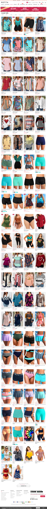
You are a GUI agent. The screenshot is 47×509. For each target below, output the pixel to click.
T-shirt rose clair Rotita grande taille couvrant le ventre (18, 91)
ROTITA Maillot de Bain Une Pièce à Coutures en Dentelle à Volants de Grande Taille (5, 461)
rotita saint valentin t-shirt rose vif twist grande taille (29, 307)
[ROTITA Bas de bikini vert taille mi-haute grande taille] (18, 338)
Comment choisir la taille (3, 494)
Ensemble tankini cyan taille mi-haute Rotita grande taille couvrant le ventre (6, 32)
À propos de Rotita (18, 491)
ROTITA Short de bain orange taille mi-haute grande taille (6, 442)
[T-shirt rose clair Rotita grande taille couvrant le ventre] (18, 83)
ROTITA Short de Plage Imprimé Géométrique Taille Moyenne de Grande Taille (6, 170)
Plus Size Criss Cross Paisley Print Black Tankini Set (28, 209)
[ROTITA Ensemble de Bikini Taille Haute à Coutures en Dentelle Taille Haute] (6, 471)
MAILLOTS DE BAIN (22, 4)
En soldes (44, 14)
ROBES (26, 4)
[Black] (24, 34)
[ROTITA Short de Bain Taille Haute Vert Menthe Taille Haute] (18, 181)
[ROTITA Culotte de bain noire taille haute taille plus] (29, 221)
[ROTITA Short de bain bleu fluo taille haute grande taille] (6, 181)
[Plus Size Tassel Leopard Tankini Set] (18, 221)
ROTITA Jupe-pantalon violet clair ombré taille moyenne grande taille (6, 346)
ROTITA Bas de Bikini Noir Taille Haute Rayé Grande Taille (6, 365)
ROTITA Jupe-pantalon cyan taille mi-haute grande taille (40, 404)
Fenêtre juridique (25, 493)
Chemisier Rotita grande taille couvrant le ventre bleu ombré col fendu (6, 52)
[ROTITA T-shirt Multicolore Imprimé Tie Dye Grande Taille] (29, 433)
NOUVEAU (2, 4)
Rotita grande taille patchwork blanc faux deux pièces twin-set (40, 72)
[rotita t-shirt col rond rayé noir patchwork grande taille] (40, 122)
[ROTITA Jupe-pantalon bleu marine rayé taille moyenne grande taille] (29, 414)
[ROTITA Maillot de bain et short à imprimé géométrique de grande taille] (18, 471)
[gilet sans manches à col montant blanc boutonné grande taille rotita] (6, 279)
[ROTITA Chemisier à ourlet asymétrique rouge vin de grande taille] (40, 221)
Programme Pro (17, 493)
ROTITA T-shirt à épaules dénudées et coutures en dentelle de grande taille (6, 268)
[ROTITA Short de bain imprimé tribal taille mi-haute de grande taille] (29, 338)
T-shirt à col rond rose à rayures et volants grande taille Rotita (6, 72)
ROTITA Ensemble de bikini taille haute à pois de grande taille (29, 248)
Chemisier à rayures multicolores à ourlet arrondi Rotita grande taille (29, 91)
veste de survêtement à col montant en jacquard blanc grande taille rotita (40, 111)
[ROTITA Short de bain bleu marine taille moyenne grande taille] (6, 414)
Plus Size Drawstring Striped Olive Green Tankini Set (6, 229)
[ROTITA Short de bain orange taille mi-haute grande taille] (6, 433)
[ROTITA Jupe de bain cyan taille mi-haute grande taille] (18, 414)
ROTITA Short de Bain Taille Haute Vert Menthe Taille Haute (18, 190)
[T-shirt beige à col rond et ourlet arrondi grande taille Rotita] (40, 44)
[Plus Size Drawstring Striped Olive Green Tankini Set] (6, 221)
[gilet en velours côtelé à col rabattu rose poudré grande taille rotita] (18, 279)
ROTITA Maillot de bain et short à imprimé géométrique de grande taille (18, 480)
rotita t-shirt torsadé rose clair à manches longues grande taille (6, 327)
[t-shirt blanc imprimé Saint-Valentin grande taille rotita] (6, 122)
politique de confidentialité (26, 492)
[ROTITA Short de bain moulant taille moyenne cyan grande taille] (18, 433)
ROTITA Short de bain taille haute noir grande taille (17, 209)
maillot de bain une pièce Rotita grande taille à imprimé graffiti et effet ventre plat (18, 111)
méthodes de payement (12, 491)
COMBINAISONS (35, 4)
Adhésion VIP (11, 495)
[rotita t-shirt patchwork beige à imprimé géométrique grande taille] (18, 122)
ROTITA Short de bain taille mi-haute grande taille (6, 404)
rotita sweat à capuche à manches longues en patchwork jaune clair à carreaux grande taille (5, 150)
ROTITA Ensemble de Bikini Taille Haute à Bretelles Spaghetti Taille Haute (40, 442)
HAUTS (18, 4)
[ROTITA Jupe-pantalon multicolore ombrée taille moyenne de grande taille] (40, 338)
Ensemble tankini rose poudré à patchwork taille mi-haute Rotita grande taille (17, 52)
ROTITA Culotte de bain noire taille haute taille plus (28, 229)
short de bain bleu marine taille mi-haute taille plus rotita (40, 150)
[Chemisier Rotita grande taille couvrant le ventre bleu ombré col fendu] (6, 44)
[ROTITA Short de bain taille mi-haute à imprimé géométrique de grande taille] (40, 376)
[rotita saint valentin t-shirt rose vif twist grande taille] (29, 299)
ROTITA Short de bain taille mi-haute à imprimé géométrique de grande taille (39, 384)
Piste (40, 2)
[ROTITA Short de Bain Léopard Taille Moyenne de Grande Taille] (18, 376)
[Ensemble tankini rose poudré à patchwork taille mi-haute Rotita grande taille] (18, 44)
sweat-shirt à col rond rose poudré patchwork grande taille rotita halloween (29, 288)
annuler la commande (12, 496)
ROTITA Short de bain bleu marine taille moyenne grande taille (6, 423)
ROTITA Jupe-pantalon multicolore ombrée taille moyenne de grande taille (39, 346)
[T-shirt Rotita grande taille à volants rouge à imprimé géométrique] (6, 83)
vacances (11, 4)
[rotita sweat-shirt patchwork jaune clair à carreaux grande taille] (29, 142)
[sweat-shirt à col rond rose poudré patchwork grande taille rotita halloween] (29, 279)
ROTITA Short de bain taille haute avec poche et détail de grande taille (6, 248)
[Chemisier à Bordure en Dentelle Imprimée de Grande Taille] (18, 453)
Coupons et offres (3, 496)
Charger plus (23, 485)
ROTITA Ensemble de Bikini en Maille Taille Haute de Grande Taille (40, 327)
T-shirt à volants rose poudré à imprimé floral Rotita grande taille (40, 91)
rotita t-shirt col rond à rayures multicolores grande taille (29, 131)
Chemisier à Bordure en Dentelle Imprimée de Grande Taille (18, 461)
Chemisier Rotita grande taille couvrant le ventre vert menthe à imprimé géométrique (18, 268)
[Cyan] (25, 34)
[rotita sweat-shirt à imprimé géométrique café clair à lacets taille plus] (40, 299)
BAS (38, 4)
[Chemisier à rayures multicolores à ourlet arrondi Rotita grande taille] (29, 83)
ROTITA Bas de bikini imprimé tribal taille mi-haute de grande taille (29, 384)
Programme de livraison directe (19, 494)
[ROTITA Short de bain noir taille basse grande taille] (29, 181)
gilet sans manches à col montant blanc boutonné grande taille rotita (6, 288)
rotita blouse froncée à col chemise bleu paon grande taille (18, 307)
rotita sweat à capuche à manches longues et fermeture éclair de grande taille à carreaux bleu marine (6, 307)
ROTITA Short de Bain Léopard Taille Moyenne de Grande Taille (17, 384)
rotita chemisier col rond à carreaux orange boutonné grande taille (18, 150)
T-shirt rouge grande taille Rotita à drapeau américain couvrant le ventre (29, 72)
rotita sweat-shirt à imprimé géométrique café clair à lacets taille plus (40, 307)
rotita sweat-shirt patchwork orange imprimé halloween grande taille (29, 327)
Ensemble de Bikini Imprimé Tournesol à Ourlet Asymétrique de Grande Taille (28, 461)
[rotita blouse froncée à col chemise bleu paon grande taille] (18, 299)
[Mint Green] (13, 192)
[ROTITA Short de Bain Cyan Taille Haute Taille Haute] (40, 414)
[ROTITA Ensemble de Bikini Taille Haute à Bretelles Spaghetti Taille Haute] (40, 433)
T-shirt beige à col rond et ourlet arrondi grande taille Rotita (40, 52)
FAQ (1, 491)
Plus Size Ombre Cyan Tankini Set (16, 32)
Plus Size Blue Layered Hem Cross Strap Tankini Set (40, 209)
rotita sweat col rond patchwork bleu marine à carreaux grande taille (18, 327)
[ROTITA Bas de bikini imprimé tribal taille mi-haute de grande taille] (29, 376)
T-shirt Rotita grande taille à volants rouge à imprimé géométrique (6, 91)
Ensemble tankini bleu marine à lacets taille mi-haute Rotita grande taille (40, 32)
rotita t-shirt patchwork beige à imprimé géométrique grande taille (18, 131)
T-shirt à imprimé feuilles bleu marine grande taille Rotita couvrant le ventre (28, 268)
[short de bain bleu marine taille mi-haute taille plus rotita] (40, 142)
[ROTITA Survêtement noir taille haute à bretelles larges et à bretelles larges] (18, 240)
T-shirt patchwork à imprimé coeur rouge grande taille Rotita (40, 268)
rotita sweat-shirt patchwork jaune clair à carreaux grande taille (28, 150)
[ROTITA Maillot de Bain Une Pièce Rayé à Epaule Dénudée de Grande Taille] (40, 453)
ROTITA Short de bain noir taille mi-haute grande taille (40, 189)
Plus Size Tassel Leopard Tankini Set (16, 229)
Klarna (11, 492)
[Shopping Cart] (45, 2)
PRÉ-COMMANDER (7, 4)
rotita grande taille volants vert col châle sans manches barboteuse (18, 170)
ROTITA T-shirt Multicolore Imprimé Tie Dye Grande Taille (29, 442)
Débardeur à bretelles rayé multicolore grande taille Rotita (6, 111)
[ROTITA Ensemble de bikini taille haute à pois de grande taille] (29, 240)
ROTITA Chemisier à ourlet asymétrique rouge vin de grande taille (40, 229)
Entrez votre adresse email (34, 496)
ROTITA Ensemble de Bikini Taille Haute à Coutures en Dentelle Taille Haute (6, 480)
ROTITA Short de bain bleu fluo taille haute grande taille (6, 189)
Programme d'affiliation (18, 492)
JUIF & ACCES (41, 4)
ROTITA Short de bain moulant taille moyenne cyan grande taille (17, 442)
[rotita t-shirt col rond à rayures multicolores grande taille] (29, 122)
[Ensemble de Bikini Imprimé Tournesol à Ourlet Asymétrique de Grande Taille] (29, 453)
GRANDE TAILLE (30, 4)
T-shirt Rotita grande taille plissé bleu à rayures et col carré (18, 72)
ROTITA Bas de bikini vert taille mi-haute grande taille (18, 346)
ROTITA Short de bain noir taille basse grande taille (28, 189)
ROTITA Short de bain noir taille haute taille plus (5, 209)
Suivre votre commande (3, 495)
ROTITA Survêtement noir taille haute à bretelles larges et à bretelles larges (18, 248)
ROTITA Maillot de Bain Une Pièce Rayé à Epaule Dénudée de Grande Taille (39, 461)
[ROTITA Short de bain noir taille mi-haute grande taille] (40, 181)
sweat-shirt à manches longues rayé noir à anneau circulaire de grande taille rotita (39, 288)
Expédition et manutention (3, 493)
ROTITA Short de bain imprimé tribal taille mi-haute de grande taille (29, 346)
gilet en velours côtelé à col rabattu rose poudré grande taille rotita (17, 288)
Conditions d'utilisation (26, 491)
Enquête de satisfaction (18, 495)
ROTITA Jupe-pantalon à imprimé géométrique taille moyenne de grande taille (40, 365)
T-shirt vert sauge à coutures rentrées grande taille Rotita (28, 111)
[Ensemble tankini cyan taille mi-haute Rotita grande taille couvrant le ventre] (29, 44)
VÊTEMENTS (15, 4)
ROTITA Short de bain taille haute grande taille (28, 32)
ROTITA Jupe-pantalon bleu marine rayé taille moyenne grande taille (29, 423)
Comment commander (12, 493)
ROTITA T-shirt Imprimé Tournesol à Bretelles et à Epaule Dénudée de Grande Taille (39, 248)
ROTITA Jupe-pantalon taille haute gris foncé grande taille (18, 404)
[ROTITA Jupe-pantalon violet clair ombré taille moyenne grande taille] (6, 338)
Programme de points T (12, 494)
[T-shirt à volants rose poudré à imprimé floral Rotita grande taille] (40, 83)
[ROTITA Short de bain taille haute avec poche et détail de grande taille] (6, 240)
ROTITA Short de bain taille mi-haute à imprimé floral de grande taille (29, 404)
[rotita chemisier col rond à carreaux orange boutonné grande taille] (18, 142)
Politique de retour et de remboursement (5, 492)
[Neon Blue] (37, 172)
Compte (37, 2)
